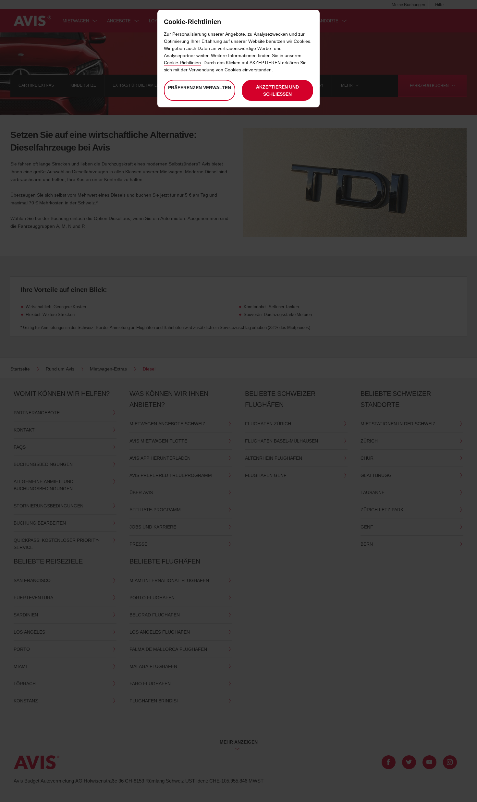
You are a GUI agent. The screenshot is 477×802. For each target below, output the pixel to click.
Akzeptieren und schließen (277, 90)
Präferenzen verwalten (199, 87)
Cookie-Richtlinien (182, 62)
